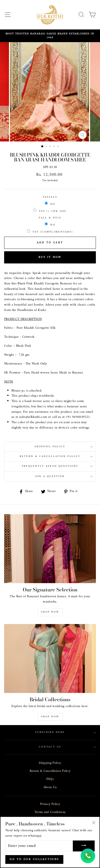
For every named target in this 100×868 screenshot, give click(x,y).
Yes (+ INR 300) (53, 211)
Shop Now (50, 612)
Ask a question (50, 476)
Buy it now (50, 257)
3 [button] (51, 147)
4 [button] (54, 147)
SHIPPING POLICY (50, 447)
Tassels (50, 197)
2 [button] (47, 147)
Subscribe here (50, 732)
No (52, 204)
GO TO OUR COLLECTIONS (34, 859)
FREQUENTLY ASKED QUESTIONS (50, 466)
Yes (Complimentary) (53, 232)
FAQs (50, 779)
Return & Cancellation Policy (50, 771)
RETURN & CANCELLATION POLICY (50, 456)
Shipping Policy (50, 763)
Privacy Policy (50, 804)
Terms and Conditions (50, 812)
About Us (50, 787)
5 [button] (58, 147)
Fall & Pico (50, 218)
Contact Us (50, 747)
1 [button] (42, 146)
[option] (50, 36)
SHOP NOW (50, 717)
